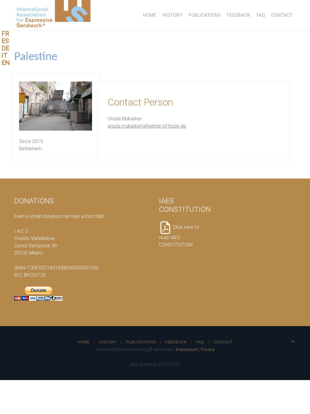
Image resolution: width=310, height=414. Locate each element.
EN (6, 62)
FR (5, 33)
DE (5, 48)
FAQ (260, 15)
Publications (205, 15)
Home (150, 15)
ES (5, 41)
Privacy (208, 349)
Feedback (238, 15)
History (173, 15)
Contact (282, 15)
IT (5, 55)
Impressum (187, 349)
